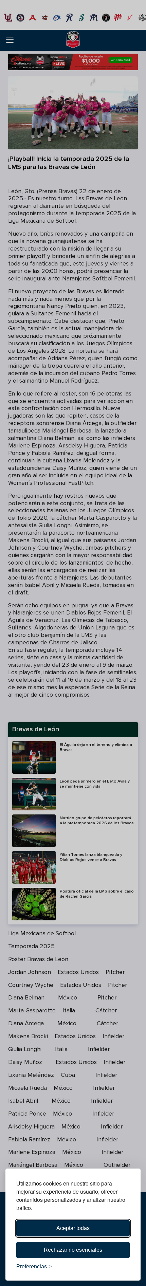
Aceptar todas (73, 1228)
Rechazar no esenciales (73, 1250)
